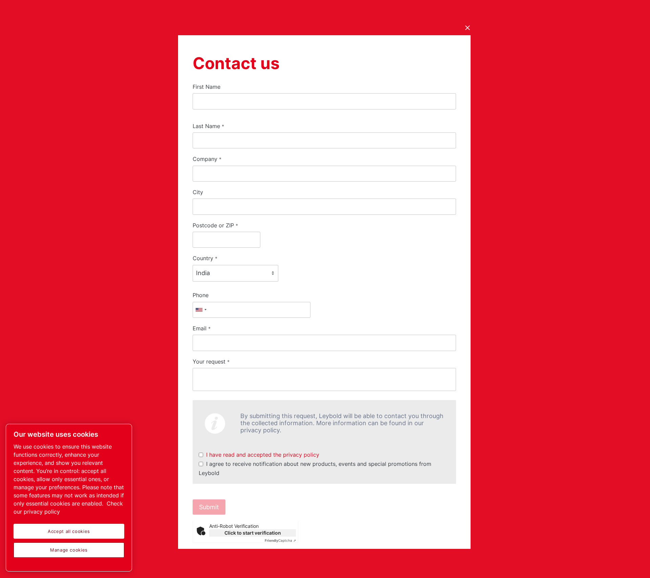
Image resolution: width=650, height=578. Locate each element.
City (198, 192)
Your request (211, 361)
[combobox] (201, 309)
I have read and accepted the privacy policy (262, 454)
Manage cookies (69, 550)
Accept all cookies (69, 531)
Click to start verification (252, 533)
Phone (201, 295)
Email (202, 328)
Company (207, 159)
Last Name (208, 126)
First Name (206, 86)
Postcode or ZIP (215, 225)
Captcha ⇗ (280, 540)
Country (205, 258)
